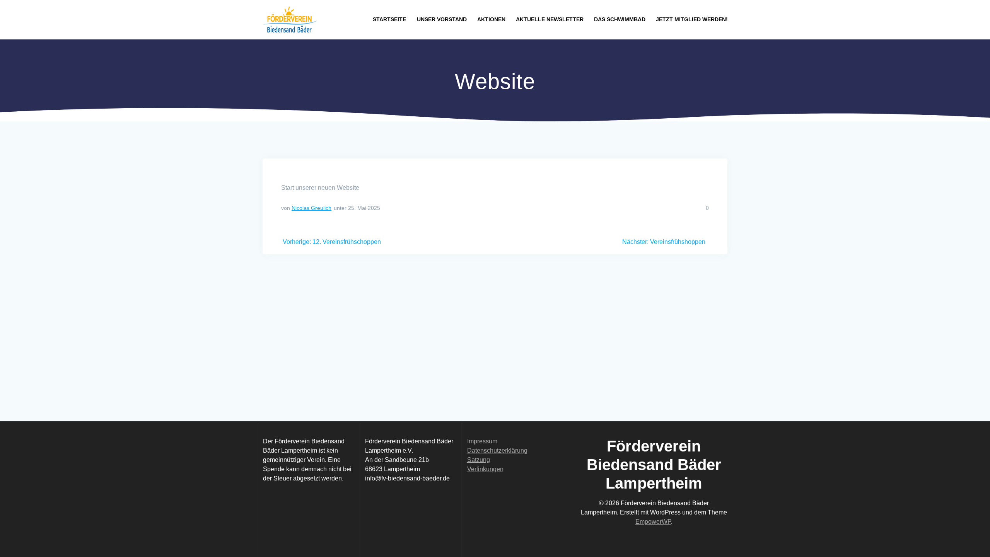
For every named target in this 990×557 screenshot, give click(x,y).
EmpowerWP (653, 521)
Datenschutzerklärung (497, 450)
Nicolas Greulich (311, 208)
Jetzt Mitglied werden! (692, 19)
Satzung (478, 460)
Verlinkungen (485, 469)
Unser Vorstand (442, 19)
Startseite (389, 19)
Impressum (482, 441)
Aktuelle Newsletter (550, 19)
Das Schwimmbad (619, 19)
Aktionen (491, 19)
